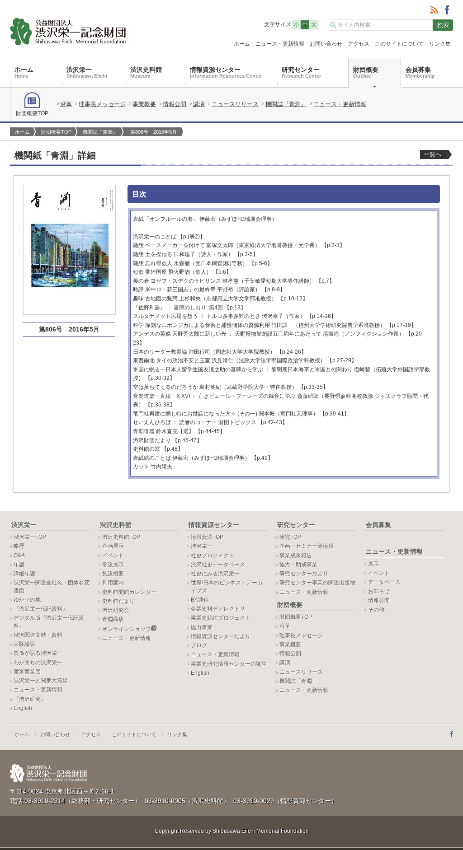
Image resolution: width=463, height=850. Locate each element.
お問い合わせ (326, 44)
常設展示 (113, 564)
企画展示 (113, 546)
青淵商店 (113, 619)
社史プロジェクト (212, 555)
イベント (113, 555)
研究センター (301, 72)
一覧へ (432, 154)
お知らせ (379, 591)
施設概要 (113, 573)
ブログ (199, 645)
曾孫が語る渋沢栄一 (38, 653)
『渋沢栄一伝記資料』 (41, 609)
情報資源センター (226, 72)
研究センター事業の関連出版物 (317, 582)
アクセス (358, 44)
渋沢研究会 (115, 610)
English (23, 708)
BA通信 (200, 600)
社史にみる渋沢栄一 (215, 573)
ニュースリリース (235, 104)
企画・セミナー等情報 (306, 546)
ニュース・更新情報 (279, 44)
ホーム (242, 44)
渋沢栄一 (86, 72)
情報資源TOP (207, 537)
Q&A (19, 555)
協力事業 (202, 627)
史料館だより (118, 601)
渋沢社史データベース (218, 564)
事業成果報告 (295, 555)
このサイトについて (399, 44)
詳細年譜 (24, 573)
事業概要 (144, 104)
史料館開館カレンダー (129, 592)
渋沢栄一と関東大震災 (41, 680)
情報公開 (174, 104)
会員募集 (420, 72)
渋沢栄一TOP (30, 537)
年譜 (19, 564)
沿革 (66, 104)
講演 (199, 104)
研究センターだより (303, 573)
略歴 (19, 546)
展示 (373, 563)
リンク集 (440, 44)
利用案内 (113, 582)
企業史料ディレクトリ (218, 609)
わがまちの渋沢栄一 (38, 662)
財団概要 (365, 72)
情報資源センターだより (220, 636)
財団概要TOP (32, 113)
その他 (376, 610)
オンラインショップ (126, 629)
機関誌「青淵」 (298, 681)
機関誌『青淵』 (286, 104)
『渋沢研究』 (30, 699)
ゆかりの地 (27, 600)
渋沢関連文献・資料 (38, 635)
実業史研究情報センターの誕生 (229, 664)
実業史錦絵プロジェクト (220, 618)
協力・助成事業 (298, 564)
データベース (384, 582)
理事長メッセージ (102, 104)
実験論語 (24, 644)
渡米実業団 (27, 671)
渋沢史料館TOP (121, 537)
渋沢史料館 (146, 72)
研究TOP (290, 537)
